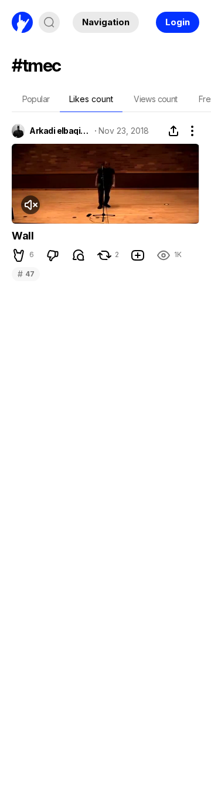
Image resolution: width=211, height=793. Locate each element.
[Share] (173, 131)
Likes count (91, 99)
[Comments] (79, 255)
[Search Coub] (49, 22)
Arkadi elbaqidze (59, 131)
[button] (19, 255)
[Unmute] (30, 204)
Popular (36, 99)
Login (177, 22)
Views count (155, 99)
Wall (22, 236)
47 (26, 274)
